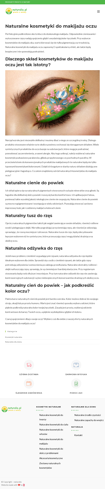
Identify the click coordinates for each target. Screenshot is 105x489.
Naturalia (77, 427)
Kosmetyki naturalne (13, 337)
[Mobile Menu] (97, 11)
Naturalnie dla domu (13, 342)
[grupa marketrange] (24, 485)
